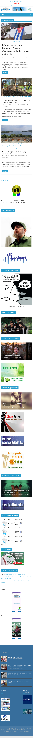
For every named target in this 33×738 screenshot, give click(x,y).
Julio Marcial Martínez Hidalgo (19, 494)
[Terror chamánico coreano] (16, 343)
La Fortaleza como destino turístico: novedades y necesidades (16, 101)
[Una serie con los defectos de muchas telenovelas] (16, 317)
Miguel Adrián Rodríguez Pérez (19, 57)
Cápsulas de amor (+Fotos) (15, 657)
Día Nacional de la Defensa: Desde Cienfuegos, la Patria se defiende (15, 50)
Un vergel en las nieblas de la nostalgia (14, 404)
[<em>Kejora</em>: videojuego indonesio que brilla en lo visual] (16, 480)
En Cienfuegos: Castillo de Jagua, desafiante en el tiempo (15, 152)
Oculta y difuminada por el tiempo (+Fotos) (15, 574)
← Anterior (4, 180)
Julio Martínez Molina (17, 331)
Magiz (2, 585)
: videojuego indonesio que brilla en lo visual (16, 491)
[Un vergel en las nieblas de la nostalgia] (16, 393)
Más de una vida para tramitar (13, 585)
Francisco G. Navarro (17, 407)
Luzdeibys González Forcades (19, 104)
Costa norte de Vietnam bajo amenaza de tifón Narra (14, 5)
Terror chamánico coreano (13, 355)
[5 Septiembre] (2, 14)
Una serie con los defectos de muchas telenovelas (14, 329)
